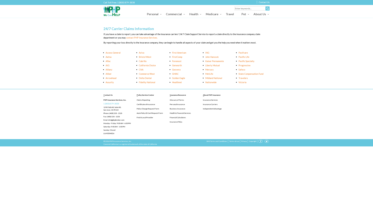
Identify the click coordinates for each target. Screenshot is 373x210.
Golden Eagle (178, 78)
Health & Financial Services (180, 113)
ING (207, 52)
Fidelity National (147, 82)
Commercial (174, 14)
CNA (141, 69)
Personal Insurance (177, 104)
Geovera (176, 69)
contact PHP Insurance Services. (142, 37)
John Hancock (212, 57)
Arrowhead (111, 78)
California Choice (147, 65)
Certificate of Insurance (146, 104)
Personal (153, 14)
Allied (108, 73)
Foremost (176, 61)
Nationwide (211, 82)
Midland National (213, 78)
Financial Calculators (178, 117)
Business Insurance (177, 109)
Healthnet (177, 82)
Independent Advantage (212, 109)
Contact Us (264, 2)
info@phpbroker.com (116, 120)
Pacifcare (243, 52)
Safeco (242, 69)
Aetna (108, 57)
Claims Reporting (143, 100)
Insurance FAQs (176, 122)
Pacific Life (244, 57)
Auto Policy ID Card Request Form (150, 113)
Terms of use (234, 141)
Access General (113, 52)
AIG (107, 65)
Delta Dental (145, 78)
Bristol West (145, 57)
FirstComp (177, 57)
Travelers (243, 78)
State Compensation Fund (251, 73)
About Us (260, 14)
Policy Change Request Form (148, 109)
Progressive (244, 65)
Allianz (109, 69)
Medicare (212, 14)
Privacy (244, 141)
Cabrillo (143, 61)
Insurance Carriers (210, 104)
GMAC (175, 73)
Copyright (252, 141)
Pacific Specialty (246, 61)
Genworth (177, 65)
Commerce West (147, 73)
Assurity (110, 82)
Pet (243, 14)
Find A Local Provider (145, 117)
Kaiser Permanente (214, 61)
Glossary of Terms (177, 100)
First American (179, 52)
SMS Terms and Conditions (216, 141)
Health (193, 14)
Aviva (141, 52)
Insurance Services (210, 100)
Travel (230, 14)
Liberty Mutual (212, 65)
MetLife (209, 73)
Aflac (108, 61)
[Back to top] (366, 192)
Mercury (209, 69)
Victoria (242, 82)
